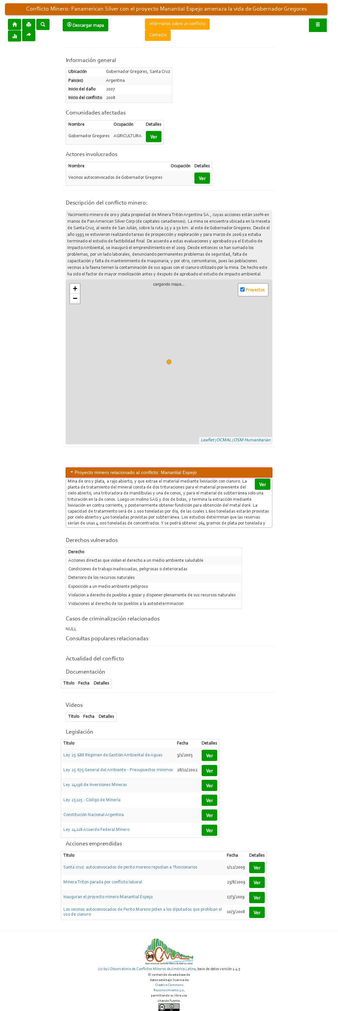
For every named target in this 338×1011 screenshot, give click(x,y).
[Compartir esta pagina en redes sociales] (28, 35)
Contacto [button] (157, 35)
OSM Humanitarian (251, 440)
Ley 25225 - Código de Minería (91, 800)
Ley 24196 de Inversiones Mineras (95, 785)
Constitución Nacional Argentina (93, 815)
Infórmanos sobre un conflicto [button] (177, 24)
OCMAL (223, 440)
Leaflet (207, 440)
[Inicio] (14, 24)
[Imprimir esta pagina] (28, 24)
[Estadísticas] (14, 35)
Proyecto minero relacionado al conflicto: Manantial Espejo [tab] (136, 472)
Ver (153, 136)
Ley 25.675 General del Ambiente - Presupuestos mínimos (118, 770)
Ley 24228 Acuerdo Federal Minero (96, 830)
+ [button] (75, 288)
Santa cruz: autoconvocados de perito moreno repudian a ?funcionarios (130, 867)
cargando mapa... (171, 362)
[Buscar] (43, 24)
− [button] (75, 298)
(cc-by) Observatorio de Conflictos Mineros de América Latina (147, 969)
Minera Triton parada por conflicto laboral (102, 882)
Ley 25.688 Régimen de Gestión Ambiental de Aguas (112, 755)
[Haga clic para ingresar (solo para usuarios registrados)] (318, 25)
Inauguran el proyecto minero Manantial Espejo (107, 897)
